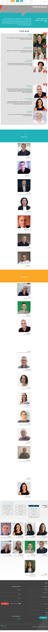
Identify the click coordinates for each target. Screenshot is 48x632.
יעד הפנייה (45, 589)
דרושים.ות (7, 1)
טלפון (46, 612)
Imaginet (5, 625)
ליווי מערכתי (15, 3)
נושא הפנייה (45, 592)
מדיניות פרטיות (4, 627)
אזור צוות (2, 1)
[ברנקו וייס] (45, 1)
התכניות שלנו (20, 3)
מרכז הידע (2, 3)
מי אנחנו (30, 3)
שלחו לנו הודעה (44, 597)
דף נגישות (5, 626)
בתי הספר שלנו (25, 3)
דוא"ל (46, 608)
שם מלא (45, 604)
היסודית (7, 3)
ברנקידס (10, 3)
